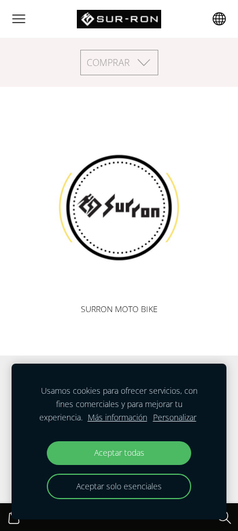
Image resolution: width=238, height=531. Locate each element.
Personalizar (174, 417)
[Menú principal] (19, 19)
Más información (117, 417)
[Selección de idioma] (219, 19)
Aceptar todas (119, 452)
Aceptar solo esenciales (119, 486)
